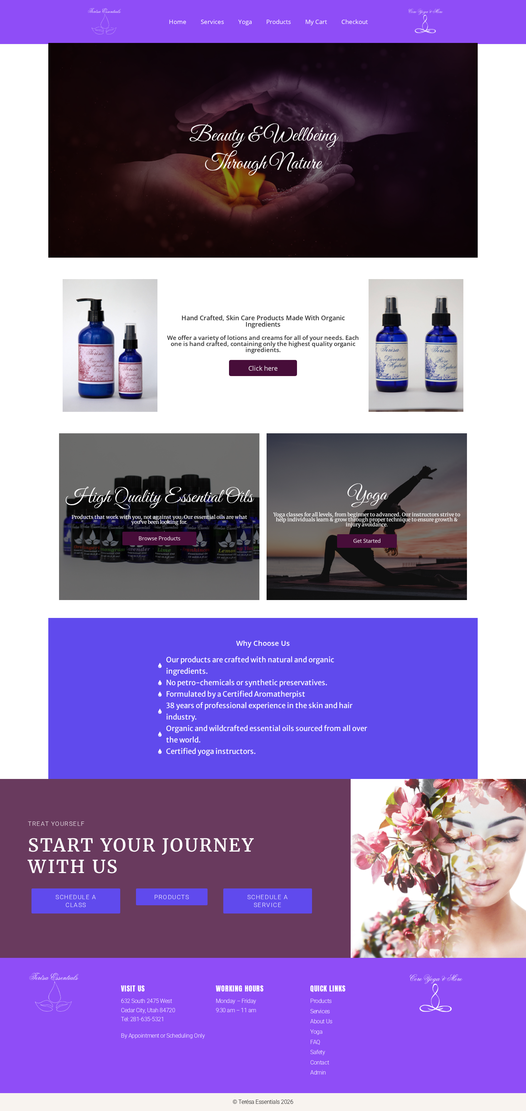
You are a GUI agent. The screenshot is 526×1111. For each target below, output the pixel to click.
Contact (319, 1062)
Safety (317, 1052)
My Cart (316, 22)
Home (177, 22)
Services (212, 22)
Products (278, 22)
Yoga (245, 22)
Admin (318, 1072)
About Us (321, 1021)
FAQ (315, 1042)
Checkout (354, 22)
